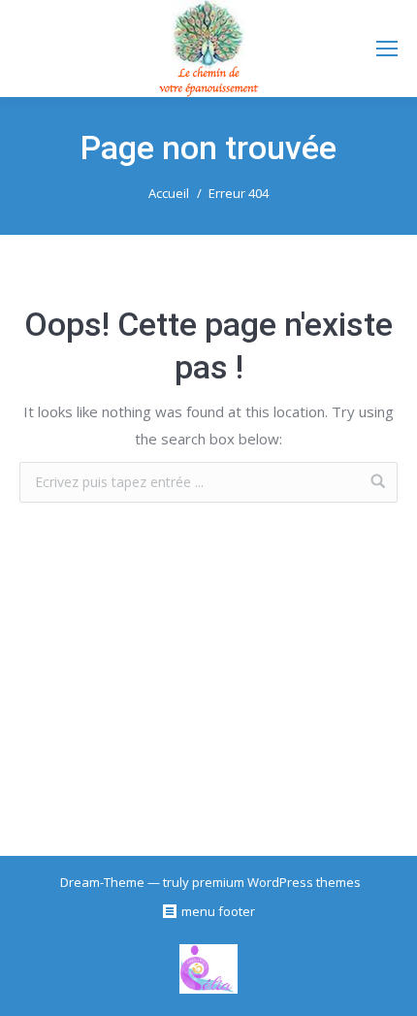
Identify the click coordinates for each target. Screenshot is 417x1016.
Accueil (168, 193)
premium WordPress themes (276, 882)
